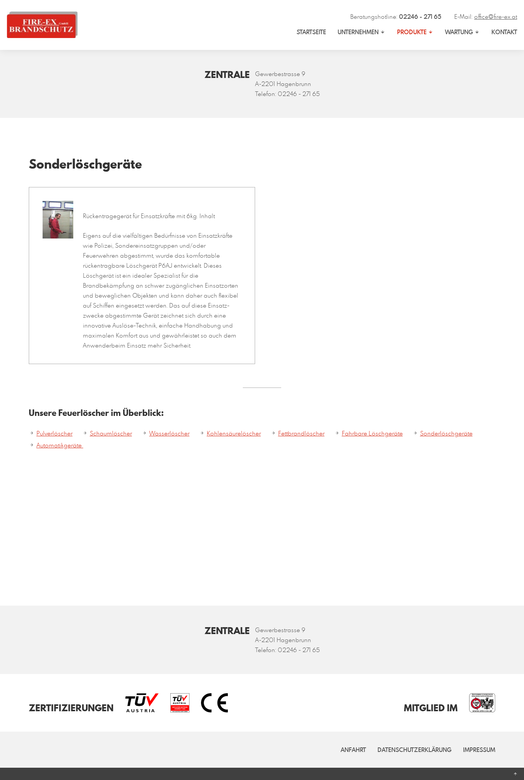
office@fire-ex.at (495, 16)
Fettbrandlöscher (301, 433)
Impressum (479, 750)
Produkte (412, 32)
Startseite (311, 32)
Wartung (459, 32)
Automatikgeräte (59, 445)
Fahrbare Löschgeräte (372, 433)
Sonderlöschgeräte (446, 433)
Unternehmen (358, 32)
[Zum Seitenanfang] (262, 774)
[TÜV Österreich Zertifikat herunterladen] (136, 702)
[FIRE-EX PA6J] (58, 233)
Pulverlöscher (54, 433)
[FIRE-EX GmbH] (42, 25)
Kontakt (504, 32)
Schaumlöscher (111, 433)
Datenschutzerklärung (414, 750)
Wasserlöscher (169, 433)
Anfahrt (353, 750)
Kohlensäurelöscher (234, 433)
